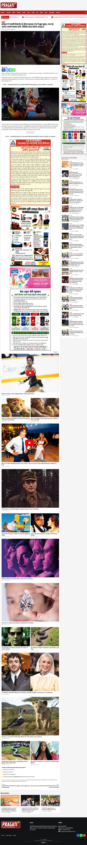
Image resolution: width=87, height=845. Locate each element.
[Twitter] (6, 70)
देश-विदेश (18, 12)
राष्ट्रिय (13, 12)
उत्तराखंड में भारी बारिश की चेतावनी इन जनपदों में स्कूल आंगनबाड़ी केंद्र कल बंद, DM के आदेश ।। (76, 333)
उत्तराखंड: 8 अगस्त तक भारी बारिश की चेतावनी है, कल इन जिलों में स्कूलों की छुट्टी (76, 255)
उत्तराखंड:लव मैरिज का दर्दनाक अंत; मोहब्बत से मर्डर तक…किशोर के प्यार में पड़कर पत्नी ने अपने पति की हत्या (39, 17)
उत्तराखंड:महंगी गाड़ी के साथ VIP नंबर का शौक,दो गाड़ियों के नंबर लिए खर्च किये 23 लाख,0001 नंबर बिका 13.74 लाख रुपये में (9, 810)
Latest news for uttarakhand (9, 779)
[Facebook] (3, 70)
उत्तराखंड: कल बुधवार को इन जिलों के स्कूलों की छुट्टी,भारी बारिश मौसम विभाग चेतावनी (76, 307)
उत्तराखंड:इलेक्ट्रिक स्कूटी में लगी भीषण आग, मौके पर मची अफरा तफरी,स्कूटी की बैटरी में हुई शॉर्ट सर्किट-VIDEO (76, 263)
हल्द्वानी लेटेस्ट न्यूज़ (23, 781)
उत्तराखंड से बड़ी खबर (43, 779)
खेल (37, 12)
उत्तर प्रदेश (8, 12)
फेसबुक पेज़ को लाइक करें (8, 772)
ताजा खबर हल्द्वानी (50, 779)
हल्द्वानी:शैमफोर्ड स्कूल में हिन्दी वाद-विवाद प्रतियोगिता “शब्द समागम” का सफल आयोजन (76, 272)
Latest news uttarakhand (21, 779)
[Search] (85, 12)
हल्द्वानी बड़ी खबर (17, 781)
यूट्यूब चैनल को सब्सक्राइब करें (9, 774)
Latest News (9, 835)
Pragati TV (12, 29)
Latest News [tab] (65, 158)
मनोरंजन (33, 12)
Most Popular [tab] (73, 158)
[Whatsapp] (13, 70)
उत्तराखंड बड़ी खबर (37, 779)
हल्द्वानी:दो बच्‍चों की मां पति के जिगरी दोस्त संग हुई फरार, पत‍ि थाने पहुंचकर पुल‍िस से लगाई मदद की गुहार (16, 786)
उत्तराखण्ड (2, 12)
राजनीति (23, 12)
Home (2, 835)
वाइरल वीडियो (51, 12)
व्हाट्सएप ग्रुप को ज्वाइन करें (8, 769)
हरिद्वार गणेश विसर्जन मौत (8, 781)
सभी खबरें (58, 12)
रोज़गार (46, 12)
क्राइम (28, 12)
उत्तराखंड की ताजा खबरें (30, 779)
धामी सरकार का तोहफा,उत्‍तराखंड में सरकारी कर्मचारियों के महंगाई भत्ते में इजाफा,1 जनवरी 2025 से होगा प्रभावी (44, 786)
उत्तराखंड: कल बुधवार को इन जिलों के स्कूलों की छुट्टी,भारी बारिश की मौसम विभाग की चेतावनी (75, 299)
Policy (14, 835)
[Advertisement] (52, 5)
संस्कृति (41, 12)
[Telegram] (10, 70)
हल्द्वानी (13, 781)
